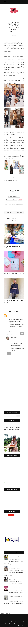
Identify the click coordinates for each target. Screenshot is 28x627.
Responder (22, 333)
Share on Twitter (12, 199)
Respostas (9, 334)
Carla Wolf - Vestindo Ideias (16, 338)
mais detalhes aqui (7, 147)
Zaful (14, 147)
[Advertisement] (14, 397)
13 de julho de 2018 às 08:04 (14, 317)
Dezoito (10, 331)
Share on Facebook (14, 196)
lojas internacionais (20, 202)
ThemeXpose (15, 621)
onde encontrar (8, 204)
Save (21, 199)
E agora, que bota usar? (13, 577)
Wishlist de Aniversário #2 (14, 587)
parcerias (13, 204)
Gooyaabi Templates (8, 623)
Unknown (12, 315)
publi (17, 204)
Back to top (21, 625)
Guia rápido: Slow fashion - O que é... (13, 247)
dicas (14, 202)
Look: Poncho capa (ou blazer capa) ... (13, 301)
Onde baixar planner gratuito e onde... (14, 274)
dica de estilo (10, 202)
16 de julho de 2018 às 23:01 (16, 341)
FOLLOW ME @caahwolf (5, 613)
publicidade (20, 204)
